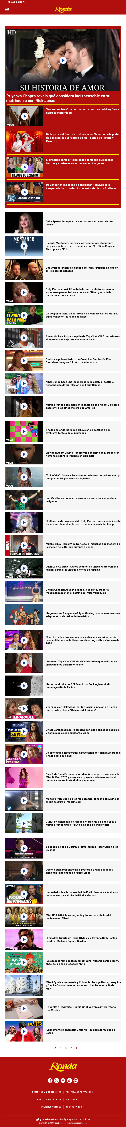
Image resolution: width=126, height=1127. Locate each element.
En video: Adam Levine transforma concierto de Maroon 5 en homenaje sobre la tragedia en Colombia (82, 454)
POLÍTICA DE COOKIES (49, 1099)
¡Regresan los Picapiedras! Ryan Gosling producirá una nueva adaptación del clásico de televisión (83, 615)
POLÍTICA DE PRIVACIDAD (79, 1092)
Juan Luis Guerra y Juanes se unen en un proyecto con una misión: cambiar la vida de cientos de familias (82, 568)
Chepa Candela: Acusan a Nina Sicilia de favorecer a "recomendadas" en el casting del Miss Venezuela (77, 591)
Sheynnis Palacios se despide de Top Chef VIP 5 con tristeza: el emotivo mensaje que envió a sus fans (83, 338)
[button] (7, 10)
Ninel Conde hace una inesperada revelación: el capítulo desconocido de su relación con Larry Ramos (80, 383)
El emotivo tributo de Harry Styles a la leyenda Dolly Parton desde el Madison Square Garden (81, 939)
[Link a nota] (63, 60)
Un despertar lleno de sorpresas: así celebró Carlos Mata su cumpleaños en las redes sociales (82, 315)
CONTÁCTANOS (73, 1107)
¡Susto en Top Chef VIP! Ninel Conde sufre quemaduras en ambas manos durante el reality (81, 663)
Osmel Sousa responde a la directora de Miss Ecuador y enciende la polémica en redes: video (79, 871)
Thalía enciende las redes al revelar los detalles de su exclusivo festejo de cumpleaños (78, 431)
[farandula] (63, 10)
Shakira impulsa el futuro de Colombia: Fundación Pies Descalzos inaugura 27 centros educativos (78, 361)
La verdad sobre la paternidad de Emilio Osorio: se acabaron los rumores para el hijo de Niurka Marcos (82, 894)
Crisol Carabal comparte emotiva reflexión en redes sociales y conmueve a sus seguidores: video (82, 731)
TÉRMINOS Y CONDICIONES (46, 1092)
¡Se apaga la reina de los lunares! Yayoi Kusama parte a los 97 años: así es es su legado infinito (82, 962)
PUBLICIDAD (71, 1099)
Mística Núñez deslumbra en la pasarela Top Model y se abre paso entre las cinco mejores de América (82, 406)
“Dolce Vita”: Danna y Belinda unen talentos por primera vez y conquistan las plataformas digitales (83, 477)
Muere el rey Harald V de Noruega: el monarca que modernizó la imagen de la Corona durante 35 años (83, 545)
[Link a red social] (50, 1080)
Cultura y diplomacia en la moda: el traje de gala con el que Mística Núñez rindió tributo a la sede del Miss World (81, 823)
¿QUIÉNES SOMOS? (51, 1107)
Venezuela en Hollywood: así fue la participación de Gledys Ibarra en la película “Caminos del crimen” (81, 708)
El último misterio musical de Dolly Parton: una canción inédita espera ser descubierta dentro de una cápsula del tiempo (83, 523)
